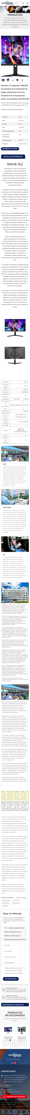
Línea (4, 464)
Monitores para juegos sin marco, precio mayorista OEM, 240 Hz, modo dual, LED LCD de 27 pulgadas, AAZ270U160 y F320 (21, 1038)
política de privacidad (20, 1106)
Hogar (8, 18)
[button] (3, 1040)
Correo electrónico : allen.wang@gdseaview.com (11, 1090)
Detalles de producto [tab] (13, 157)
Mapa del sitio (5, 1106)
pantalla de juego (15, 903)
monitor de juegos (6, 900)
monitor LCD (16, 900)
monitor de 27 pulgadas (21, 897)
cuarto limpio (7, 507)
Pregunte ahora (11, 149)
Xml (10, 1106)
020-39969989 (8, 1085)
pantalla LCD (5, 905)
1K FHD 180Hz (6, 903)
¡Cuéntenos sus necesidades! (16, 1096)
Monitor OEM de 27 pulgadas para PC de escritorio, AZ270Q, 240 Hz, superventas (8, 1038)
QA (4, 554)
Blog (13, 1106)
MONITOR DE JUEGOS (17, 18)
